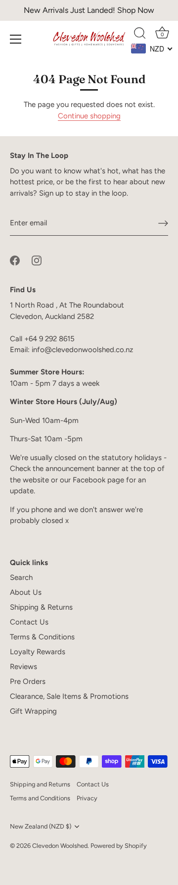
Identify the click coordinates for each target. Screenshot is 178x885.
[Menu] (16, 39)
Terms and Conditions (40, 798)
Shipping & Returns (41, 607)
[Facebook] (15, 260)
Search (21, 577)
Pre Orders (27, 681)
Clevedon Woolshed (60, 845)
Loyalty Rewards (37, 651)
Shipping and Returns (40, 784)
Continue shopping (89, 115)
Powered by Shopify (118, 845)
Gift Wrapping (33, 711)
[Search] (140, 35)
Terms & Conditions (42, 636)
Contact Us (29, 622)
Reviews (23, 666)
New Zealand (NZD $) (40, 826)
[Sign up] (163, 223)
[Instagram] (37, 260)
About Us (26, 592)
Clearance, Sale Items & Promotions (69, 696)
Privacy (87, 798)
